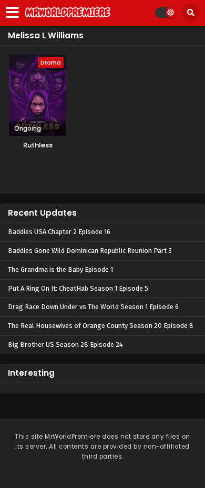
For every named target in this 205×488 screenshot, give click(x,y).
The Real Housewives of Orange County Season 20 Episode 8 (100, 326)
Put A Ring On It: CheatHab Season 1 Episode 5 (78, 288)
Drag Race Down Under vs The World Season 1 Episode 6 (93, 307)
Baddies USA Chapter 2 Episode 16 (59, 232)
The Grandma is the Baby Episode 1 (60, 269)
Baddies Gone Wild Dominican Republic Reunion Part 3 (90, 250)
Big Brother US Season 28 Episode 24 (65, 344)
